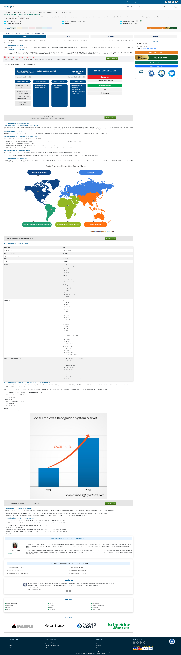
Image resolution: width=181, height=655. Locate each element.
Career (10, 645)
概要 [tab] (25, 36)
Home (127, 6)
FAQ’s (46, 647)
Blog (97, 647)
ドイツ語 (19, 28)
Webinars (98, 645)
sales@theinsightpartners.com (136, 2)
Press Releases (99, 642)
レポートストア (11, 33)
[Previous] (61, 591)
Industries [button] (133, 6)
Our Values (47, 649)
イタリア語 (39, 28)
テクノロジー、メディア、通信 (22, 33)
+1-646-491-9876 (150, 2)
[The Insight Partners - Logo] (9, 6)
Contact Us (170, 6)
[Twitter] (169, 2)
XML (10, 649)
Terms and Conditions (50, 644)
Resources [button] (156, 6)
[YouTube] (176, 2)
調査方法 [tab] (156, 36)
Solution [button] (149, 6)
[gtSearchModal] (175, 7)
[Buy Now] (171, 28)
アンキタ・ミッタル (15, 550)
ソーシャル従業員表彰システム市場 (37, 33)
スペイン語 (25, 28)
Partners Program (100, 644)
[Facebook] (166, 2)
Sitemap (98, 649)
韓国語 (44, 28)
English (13, 28)
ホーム (5, 33)
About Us (11, 642)
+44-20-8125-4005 (159, 2)
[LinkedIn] (173, 2)
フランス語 (32, 28)
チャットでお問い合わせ (157, 66)
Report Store (142, 6)
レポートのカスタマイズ (156, 62)
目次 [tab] (69, 36)
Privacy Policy (48, 642)
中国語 (49, 28)
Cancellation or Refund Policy (52, 645)
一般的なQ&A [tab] (112, 36)
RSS (10, 647)
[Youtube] (144, 643)
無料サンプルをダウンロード (155, 28)
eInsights (163, 6)
